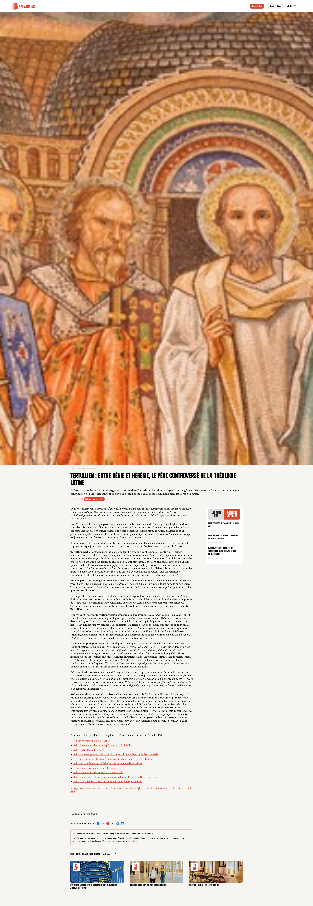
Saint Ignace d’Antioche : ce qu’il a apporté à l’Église (102, 745)
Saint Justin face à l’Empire (88, 750)
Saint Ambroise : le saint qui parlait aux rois (98, 772)
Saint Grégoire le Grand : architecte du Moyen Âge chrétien (107, 781)
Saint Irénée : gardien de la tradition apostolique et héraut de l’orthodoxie (115, 754)
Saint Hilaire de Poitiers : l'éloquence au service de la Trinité (107, 763)
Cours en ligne (275, 6)
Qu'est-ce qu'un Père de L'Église (91, 741)
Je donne (134, 841)
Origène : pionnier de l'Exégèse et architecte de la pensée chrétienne (113, 759)
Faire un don (257, 6)
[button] (292, 6)
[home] (23, 6)
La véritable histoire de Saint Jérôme (94, 768)
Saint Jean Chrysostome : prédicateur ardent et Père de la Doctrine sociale (116, 777)
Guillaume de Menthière (94, 499)
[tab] (216, 514)
